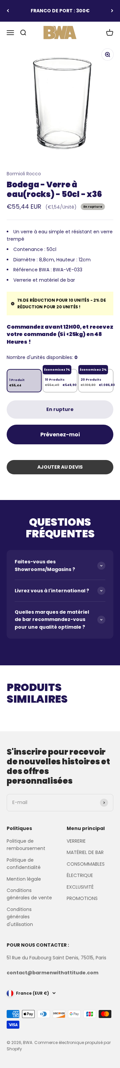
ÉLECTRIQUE (80, 875)
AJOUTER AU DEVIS (60, 467)
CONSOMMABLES (86, 864)
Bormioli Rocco (24, 173)
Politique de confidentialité (24, 864)
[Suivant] (112, 10)
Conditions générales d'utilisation (20, 917)
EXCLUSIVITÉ (80, 887)
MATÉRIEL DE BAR (85, 852)
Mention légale (24, 879)
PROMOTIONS (82, 898)
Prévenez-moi (60, 434)
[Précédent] (8, 10)
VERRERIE (76, 841)
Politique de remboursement (26, 845)
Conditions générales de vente (29, 894)
